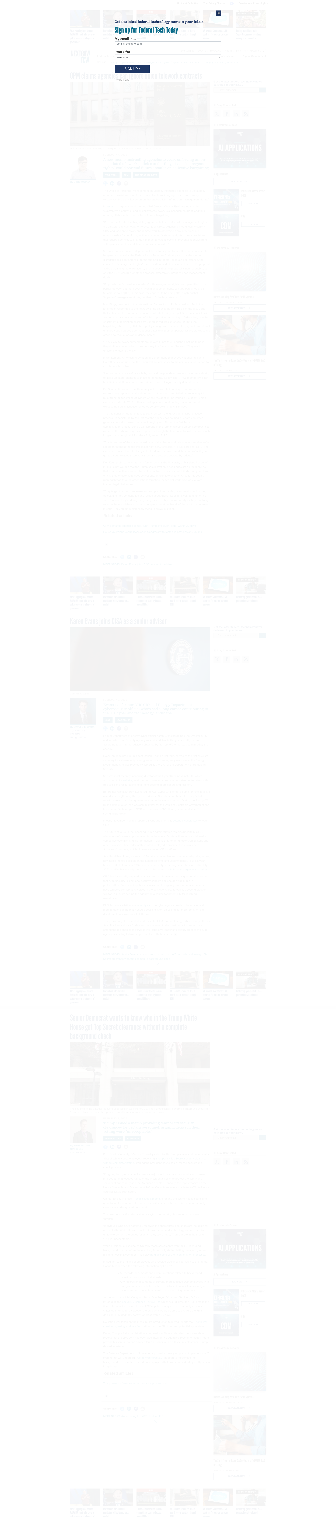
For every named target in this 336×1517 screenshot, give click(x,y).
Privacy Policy (122, 80)
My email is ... (125, 39)
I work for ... (124, 52)
